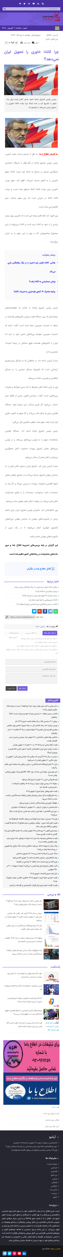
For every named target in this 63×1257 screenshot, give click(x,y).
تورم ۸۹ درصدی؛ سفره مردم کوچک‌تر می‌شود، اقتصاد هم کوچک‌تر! (33, 818)
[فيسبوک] (45, 611)
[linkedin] (38, 3)
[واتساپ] (55, 611)
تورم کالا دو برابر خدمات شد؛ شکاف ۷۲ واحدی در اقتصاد (36, 861)
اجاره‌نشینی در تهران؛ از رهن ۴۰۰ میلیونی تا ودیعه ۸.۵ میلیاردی (34, 807)
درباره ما (54, 1193)
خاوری (42, 626)
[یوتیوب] (33, 3)
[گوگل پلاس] (39, 611)
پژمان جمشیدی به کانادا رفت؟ (42, 282)
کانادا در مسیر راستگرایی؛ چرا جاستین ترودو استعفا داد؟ (36, 604)
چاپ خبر (27, 42)
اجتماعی (54, 1167)
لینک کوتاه (39, 617)
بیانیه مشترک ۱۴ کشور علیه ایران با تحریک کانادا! (34, 292)
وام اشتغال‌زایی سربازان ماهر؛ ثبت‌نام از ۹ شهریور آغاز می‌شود (35, 857)
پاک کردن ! (11, 688)
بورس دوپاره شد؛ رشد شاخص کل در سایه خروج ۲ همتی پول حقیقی (32, 725)
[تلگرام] (20, 3)
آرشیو (52, 1137)
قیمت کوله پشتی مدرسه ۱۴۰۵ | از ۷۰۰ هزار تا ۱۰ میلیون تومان (35, 744)
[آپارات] (29, 3)
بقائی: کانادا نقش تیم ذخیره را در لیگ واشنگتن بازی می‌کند (35, 587)
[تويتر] (24, 3)
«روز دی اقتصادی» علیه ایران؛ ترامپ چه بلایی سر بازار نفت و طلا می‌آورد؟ (31, 1146)
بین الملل (54, 39)
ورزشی (54, 1178)
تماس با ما (53, 1189)
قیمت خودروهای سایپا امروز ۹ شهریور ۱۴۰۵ (41, 791)
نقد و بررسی (53, 895)
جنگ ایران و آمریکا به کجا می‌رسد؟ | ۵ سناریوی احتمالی (36, 853)
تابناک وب (45, 1248)
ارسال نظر (22, 688)
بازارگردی (54, 1186)
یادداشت (55, 967)
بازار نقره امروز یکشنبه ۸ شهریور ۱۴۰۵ (43, 873)
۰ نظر (37, 42)
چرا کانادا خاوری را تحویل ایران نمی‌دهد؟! (31, 55)
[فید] (42, 3)
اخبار (47, 39)
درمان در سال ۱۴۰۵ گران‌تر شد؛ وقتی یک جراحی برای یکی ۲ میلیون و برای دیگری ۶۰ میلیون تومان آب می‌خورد (23, 917)
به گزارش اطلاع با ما (48, 154)
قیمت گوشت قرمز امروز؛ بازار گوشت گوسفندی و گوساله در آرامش (33, 885)
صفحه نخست (52, 1164)
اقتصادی (54, 1171)
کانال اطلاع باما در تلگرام (39, 569)
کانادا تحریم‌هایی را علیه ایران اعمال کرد (43, 600)
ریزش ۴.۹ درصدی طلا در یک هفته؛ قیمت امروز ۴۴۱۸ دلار (36, 721)
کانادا (37, 626)
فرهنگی (54, 1182)
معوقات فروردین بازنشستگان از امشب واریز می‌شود (38, 803)
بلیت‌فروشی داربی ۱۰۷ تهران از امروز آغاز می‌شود (39, 779)
